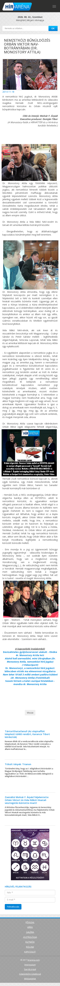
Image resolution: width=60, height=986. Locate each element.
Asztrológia (30, 937)
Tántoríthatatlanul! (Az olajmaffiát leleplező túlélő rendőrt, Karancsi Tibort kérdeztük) (27, 734)
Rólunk (30, 946)
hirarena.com (34, 960)
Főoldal (30, 922)
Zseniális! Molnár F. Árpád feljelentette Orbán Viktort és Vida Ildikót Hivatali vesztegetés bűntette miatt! (26, 800)
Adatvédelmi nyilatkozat (30, 974)
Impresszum (30, 964)
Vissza (30, 712)
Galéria (30, 932)
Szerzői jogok (30, 969)
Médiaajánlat (30, 978)
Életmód (30, 942)
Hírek (30, 927)
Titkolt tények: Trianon (18, 764)
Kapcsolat (30, 951)
